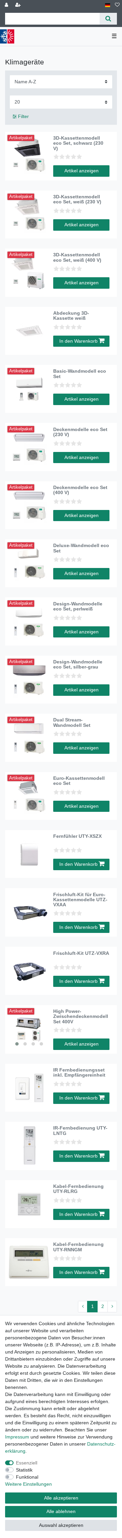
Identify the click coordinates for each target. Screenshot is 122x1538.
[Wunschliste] (117, 5)
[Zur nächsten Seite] (112, 1306)
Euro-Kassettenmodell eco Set (79, 781)
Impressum (17, 1437)
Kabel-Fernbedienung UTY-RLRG (78, 1189)
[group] (29, 1029)
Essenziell (26, 1462)
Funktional (27, 1477)
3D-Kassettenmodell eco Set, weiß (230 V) (77, 199)
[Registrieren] (18, 5)
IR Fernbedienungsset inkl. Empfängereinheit (79, 1072)
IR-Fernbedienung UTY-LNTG (80, 1131)
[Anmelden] (7, 5)
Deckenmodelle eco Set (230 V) (80, 432)
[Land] (108, 5)
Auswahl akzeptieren (61, 1525)
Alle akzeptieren (61, 1498)
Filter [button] (23, 116)
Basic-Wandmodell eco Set (79, 374)
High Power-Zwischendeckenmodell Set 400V (80, 1016)
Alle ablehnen (61, 1511)
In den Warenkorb (78, 341)
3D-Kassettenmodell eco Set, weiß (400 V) (77, 257)
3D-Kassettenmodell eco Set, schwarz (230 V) (78, 143)
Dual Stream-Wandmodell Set (71, 722)
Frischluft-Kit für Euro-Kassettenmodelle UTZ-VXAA (80, 900)
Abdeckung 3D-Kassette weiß (71, 316)
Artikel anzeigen (81, 170)
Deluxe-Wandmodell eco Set (81, 548)
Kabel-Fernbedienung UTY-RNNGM (78, 1247)
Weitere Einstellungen (28, 1484)
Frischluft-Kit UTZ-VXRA (81, 953)
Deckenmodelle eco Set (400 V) (80, 490)
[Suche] (108, 19)
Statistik (24, 1470)
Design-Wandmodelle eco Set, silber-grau (77, 664)
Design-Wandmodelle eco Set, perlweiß (77, 606)
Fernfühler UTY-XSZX (77, 836)
